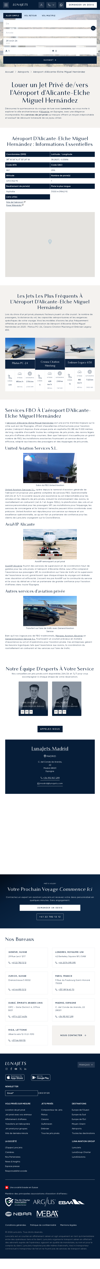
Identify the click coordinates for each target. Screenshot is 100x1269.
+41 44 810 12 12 (19, 989)
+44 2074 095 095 (67, 962)
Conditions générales (15, 1225)
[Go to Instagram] (6, 1069)
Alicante (44, 111)
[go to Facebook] (11, 1069)
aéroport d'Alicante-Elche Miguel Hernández (30, 423)
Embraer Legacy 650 (80, 363)
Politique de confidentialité (43, 1225)
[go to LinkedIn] (25, 1069)
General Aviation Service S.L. (20, 639)
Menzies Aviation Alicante (69, 635)
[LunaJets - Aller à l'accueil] (20, 5)
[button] (51, 5)
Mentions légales (68, 1225)
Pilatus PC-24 (20, 363)
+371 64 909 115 (19, 1040)
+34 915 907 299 (65, 1016)
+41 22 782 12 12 (50, 917)
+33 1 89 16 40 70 (66, 989)
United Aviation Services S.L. (20, 489)
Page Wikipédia (14, 205)
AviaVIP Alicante (13, 566)
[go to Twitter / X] (20, 1069)
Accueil (9, 71)
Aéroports (23, 71)
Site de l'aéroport (15, 202)
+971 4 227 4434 (19, 1016)
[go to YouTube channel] (16, 1069)
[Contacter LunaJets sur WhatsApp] (61, 5)
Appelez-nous (50, 729)
